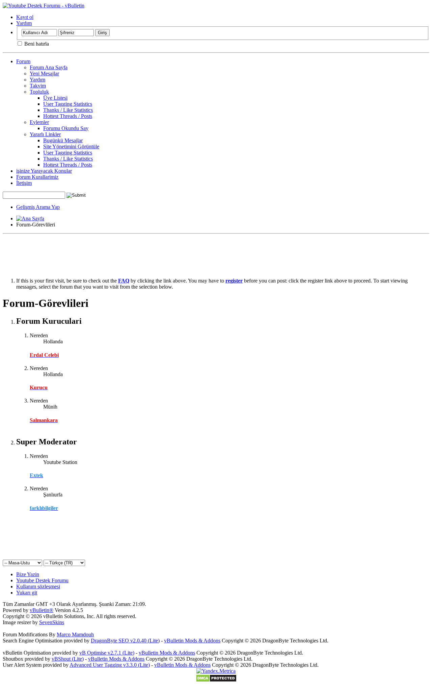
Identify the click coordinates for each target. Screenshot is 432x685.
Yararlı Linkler (45, 134)
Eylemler (39, 122)
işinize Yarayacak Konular (44, 171)
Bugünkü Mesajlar (63, 140)
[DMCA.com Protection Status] (216, 680)
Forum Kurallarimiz (37, 177)
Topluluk (39, 92)
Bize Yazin (27, 574)
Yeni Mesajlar (44, 73)
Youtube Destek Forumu (42, 580)
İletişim (24, 183)
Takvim (38, 86)
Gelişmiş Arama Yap (38, 207)
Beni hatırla (36, 44)
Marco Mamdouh (75, 634)
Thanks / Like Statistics (68, 110)
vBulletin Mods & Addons (192, 640)
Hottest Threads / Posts (67, 116)
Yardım (24, 23)
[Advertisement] (216, 252)
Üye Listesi (55, 98)
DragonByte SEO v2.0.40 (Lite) (125, 640)
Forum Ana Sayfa (49, 67)
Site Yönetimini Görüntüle (71, 146)
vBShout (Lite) (68, 659)
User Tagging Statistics (67, 104)
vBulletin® (41, 610)
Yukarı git (26, 592)
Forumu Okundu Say (65, 128)
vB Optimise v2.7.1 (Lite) (106, 653)
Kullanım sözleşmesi (38, 586)
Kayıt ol (24, 17)
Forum (23, 61)
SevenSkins (51, 622)
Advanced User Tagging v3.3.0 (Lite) (110, 665)
